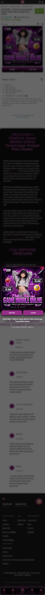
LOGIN (33, 313)
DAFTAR (12, 313)
